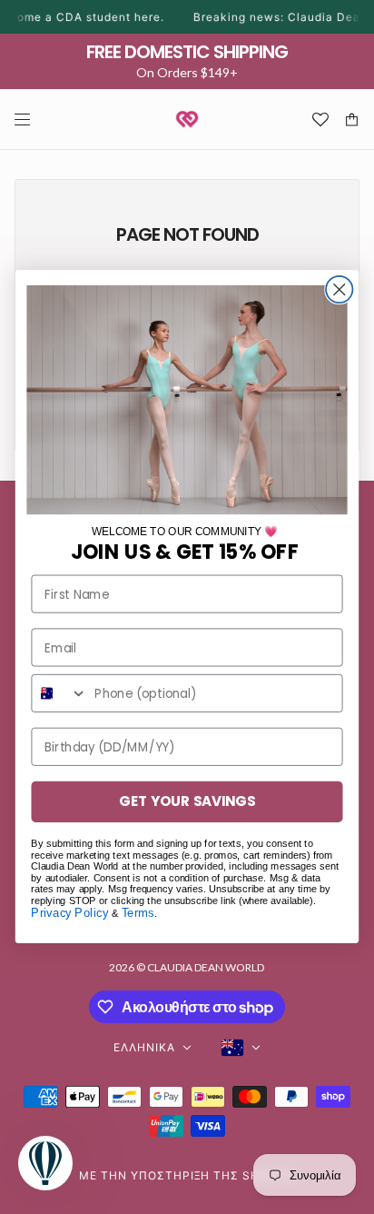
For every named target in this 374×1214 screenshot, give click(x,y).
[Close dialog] (339, 289)
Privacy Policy (69, 913)
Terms (138, 913)
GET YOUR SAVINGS (187, 801)
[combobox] (59, 693)
